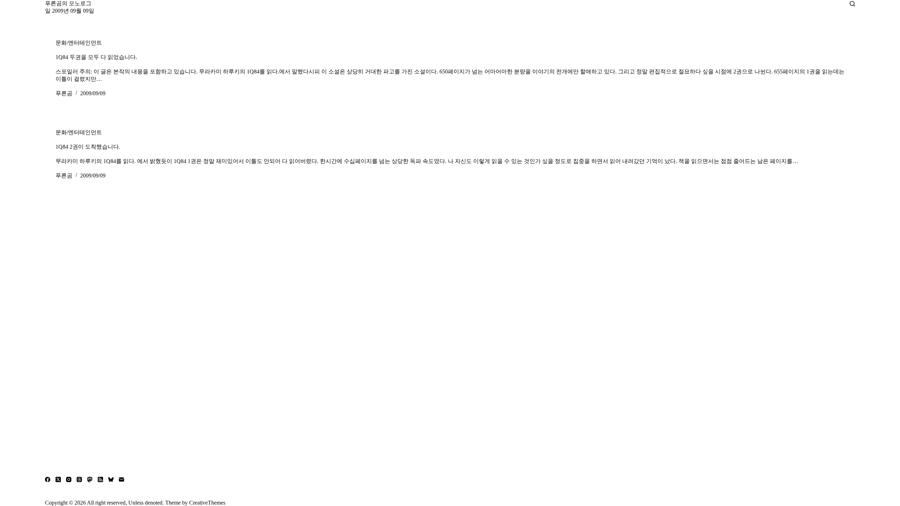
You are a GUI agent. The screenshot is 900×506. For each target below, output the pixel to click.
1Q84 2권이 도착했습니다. (88, 147)
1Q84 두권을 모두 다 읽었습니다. (96, 57)
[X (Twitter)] (58, 479)
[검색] (852, 3)
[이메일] (121, 479)
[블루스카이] (111, 479)
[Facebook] (47, 479)
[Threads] (79, 479)
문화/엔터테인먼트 (79, 43)
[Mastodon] (89, 479)
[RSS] (100, 479)
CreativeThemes (207, 503)
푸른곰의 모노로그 (68, 3)
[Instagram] (68, 479)
